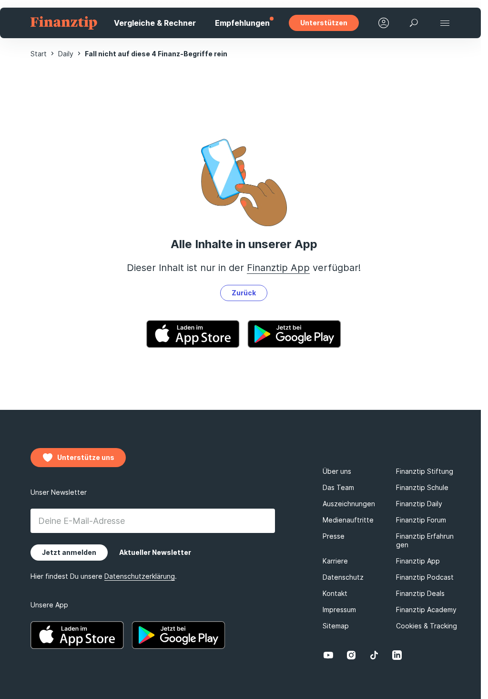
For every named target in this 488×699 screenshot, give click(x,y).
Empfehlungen (242, 23)
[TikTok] (374, 655)
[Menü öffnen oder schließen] (444, 23)
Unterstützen (323, 23)
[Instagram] (351, 655)
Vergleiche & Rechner (155, 23)
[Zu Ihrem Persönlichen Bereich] (383, 23)
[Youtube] (328, 655)
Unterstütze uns (85, 457)
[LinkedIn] (397, 655)
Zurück (244, 293)
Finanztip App (278, 267)
